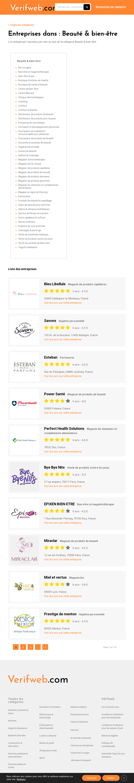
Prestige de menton (74, 614)
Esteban (59, 357)
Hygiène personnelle (28, 147)
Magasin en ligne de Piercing (33, 192)
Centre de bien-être (28, 89)
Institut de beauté (27, 151)
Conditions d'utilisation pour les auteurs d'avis (112, 727)
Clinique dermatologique (30, 97)
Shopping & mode (48, 750)
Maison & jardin (46, 743)
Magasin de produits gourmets (34, 180)
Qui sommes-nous (110, 707)
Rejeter (111, 778)
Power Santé (75, 394)
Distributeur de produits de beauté (35, 114)
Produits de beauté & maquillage (35, 200)
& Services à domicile (81, 738)
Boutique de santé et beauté (33, 84)
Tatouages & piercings (29, 230)
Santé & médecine (79, 722)
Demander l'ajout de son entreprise (113, 755)
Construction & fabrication (15, 744)
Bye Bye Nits (76, 467)
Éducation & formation (50, 707)
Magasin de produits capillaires (34, 168)
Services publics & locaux (17, 766)
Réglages (21, 779)
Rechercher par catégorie (111, 6)
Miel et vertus (64, 577)
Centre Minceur (26, 93)
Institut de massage (28, 155)
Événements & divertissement (46, 727)
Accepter (91, 778)
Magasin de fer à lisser (30, 164)
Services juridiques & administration (18, 755)
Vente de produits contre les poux (35, 238)
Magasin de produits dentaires (34, 176)
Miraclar (71, 541)
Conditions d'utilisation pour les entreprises (112, 716)
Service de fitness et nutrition (33, 213)
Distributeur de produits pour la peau (37, 118)
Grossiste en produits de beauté (34, 142)
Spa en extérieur (26, 222)
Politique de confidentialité (108, 744)
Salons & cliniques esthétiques (34, 209)
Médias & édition (79, 707)
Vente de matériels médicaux (33, 234)
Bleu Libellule (75, 284)
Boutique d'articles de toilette (33, 80)
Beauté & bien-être (16, 735)
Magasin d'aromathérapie (31, 159)
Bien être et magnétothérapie (33, 72)
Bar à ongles (24, 67)
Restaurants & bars (80, 714)
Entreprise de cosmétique (31, 122)
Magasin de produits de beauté (34, 172)
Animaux (12, 720)
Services (75, 730)
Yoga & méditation (27, 247)
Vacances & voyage (80, 753)
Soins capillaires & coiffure (32, 217)
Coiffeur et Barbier (28, 110)
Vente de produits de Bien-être (34, 243)
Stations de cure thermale (31, 226)
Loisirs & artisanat (47, 735)
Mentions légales (110, 735)
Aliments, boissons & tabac (18, 712)
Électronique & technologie (46, 716)
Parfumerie (24, 196)
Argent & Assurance (17, 728)
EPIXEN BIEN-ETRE (79, 504)
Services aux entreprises (82, 745)
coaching (23, 101)
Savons (64, 321)
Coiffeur (22, 105)
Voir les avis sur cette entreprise (63, 302)
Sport (42, 758)
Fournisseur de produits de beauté (35, 138)
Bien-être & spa (26, 76)
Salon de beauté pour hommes (34, 205)
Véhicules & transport (81, 760)
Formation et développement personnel (38, 127)
